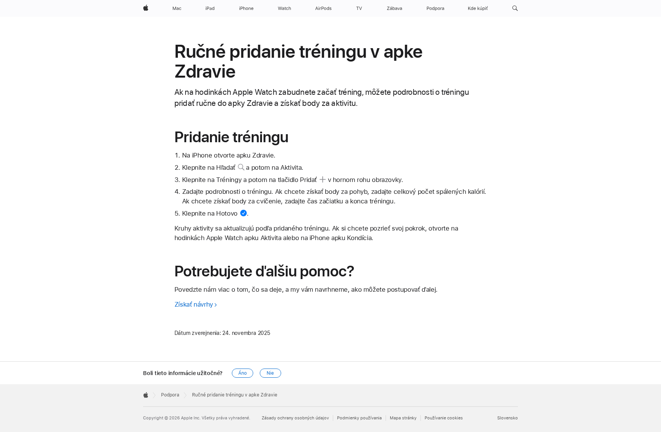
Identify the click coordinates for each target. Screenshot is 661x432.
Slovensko (507, 418)
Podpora (170, 395)
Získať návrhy (193, 304)
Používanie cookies (444, 418)
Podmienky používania (359, 418)
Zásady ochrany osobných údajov (295, 418)
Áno (242, 373)
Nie (270, 373)
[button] (515, 8)
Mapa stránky (403, 418)
